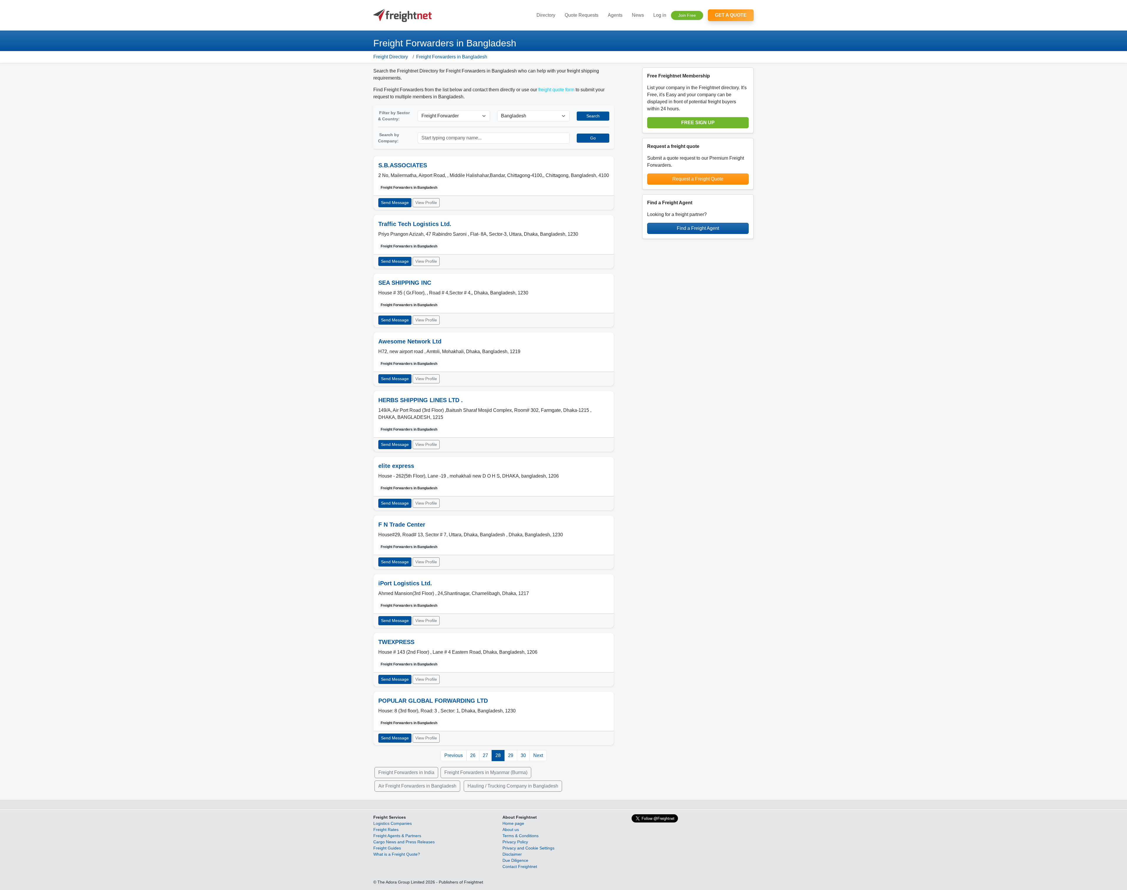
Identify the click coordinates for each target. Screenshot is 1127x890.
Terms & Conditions (520, 835)
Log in (659, 15)
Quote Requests (581, 15)
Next (538, 755)
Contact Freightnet (519, 866)
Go (593, 138)
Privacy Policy (515, 842)
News (638, 15)
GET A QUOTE (731, 15)
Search (593, 116)
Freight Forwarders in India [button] (406, 772)
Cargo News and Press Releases (404, 842)
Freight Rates (386, 829)
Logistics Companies (392, 823)
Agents (615, 15)
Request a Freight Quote (697, 178)
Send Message (395, 202)
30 (523, 755)
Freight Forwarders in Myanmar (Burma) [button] (485, 772)
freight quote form (556, 89)
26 (472, 755)
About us (510, 829)
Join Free (687, 15)
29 (510, 755)
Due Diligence (515, 860)
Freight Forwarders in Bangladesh (451, 56)
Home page (513, 823)
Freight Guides (387, 848)
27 (485, 755)
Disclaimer (512, 854)
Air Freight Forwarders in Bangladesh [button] (417, 785)
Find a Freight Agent (698, 228)
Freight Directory (390, 56)
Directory (545, 15)
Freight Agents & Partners (397, 835)
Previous (453, 755)
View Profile (426, 202)
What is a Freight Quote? (396, 854)
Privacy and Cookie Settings (528, 848)
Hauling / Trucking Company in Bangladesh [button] (513, 785)
